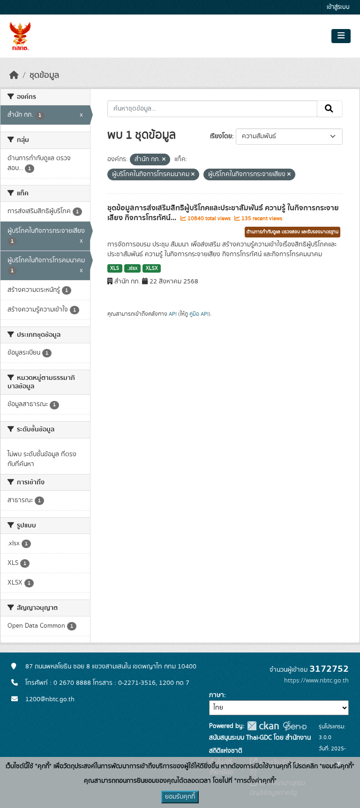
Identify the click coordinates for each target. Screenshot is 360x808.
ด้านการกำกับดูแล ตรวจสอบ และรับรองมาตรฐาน (292, 232)
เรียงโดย (221, 136)
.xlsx (132, 268)
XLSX (152, 268)
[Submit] (330, 108)
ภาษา (216, 695)
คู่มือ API (199, 314)
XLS (114, 268)
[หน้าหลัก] (14, 75)
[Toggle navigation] (341, 36)
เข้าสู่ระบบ (338, 7)
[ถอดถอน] (163, 159)
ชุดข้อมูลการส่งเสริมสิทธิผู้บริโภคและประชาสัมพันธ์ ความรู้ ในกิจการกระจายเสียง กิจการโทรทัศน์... (223, 213)
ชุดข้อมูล (44, 75)
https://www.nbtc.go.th (316, 680)
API (173, 314)
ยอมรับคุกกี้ (180, 796)
